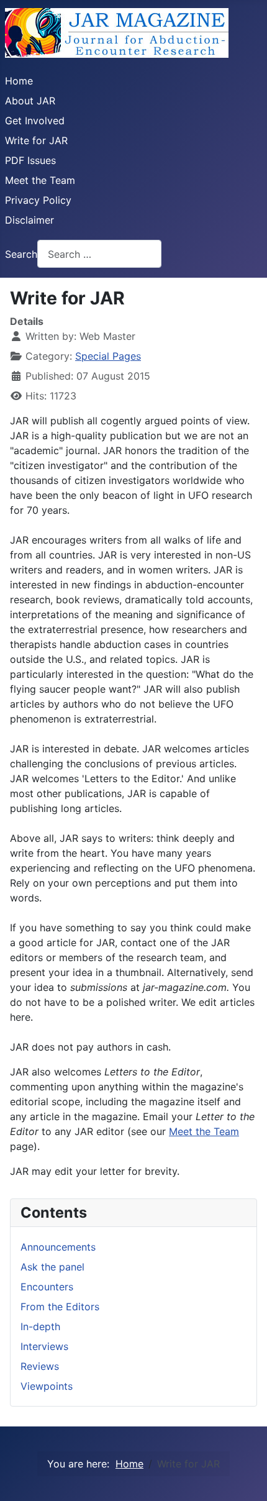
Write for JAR (36, 140)
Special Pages (108, 356)
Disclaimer (29, 220)
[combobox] (99, 254)
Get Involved (35, 120)
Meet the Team (40, 180)
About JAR (30, 100)
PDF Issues (30, 160)
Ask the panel (52, 1267)
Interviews (44, 1346)
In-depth (40, 1326)
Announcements (58, 1247)
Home (19, 81)
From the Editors (59, 1306)
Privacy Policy (38, 200)
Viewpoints (46, 1386)
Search (21, 254)
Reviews (39, 1366)
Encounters (46, 1286)
